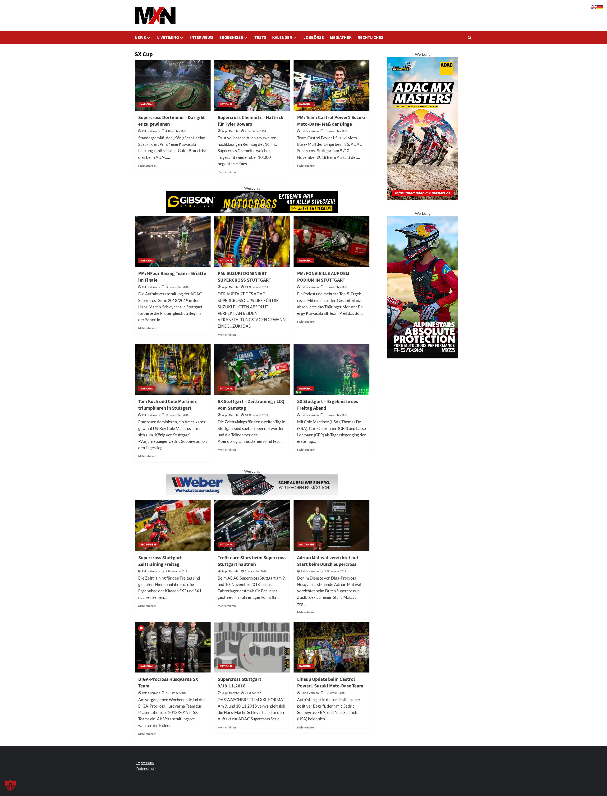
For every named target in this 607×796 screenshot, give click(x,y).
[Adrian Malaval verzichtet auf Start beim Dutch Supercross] (331, 525)
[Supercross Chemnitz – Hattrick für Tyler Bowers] (252, 85)
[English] (594, 6)
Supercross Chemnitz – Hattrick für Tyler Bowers (250, 121)
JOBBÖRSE (314, 38)
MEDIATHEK (341, 38)
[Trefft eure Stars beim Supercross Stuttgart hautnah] (252, 525)
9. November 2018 (176, 571)
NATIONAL (146, 104)
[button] (470, 37)
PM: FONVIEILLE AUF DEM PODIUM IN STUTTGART (323, 277)
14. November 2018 (177, 287)
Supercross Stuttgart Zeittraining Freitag (160, 561)
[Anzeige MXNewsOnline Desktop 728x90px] (252, 484)
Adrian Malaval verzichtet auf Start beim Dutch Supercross (327, 561)
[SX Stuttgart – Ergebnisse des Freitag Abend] (331, 369)
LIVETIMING (168, 38)
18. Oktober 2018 (334, 693)
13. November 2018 (256, 287)
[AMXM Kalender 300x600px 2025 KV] (422, 128)
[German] (600, 6)
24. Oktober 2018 (255, 693)
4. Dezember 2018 (176, 131)
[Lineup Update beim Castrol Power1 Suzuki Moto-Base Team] (331, 647)
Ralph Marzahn (151, 131)
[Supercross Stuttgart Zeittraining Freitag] (173, 525)
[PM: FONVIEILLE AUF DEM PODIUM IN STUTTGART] (331, 241)
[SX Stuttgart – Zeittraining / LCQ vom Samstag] (252, 369)
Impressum (145, 763)
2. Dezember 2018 (255, 131)
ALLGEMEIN (306, 545)
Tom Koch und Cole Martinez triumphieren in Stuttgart (167, 405)
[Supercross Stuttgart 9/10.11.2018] (252, 647)
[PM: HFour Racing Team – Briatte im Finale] (173, 241)
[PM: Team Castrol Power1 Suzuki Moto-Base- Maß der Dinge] (331, 85)
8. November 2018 (256, 571)
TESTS (260, 38)
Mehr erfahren (147, 165)
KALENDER (282, 38)
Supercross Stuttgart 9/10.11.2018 (239, 682)
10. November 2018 (256, 415)
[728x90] (252, 201)
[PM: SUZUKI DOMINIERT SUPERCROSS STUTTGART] (252, 241)
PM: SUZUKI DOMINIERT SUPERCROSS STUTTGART (244, 277)
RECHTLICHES (370, 38)
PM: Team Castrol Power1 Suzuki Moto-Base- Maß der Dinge (331, 121)
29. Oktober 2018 (176, 693)
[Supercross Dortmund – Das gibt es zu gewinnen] (173, 85)
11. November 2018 (177, 415)
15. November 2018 (335, 131)
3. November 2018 (335, 571)
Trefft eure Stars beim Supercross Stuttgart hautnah (252, 561)
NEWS (140, 38)
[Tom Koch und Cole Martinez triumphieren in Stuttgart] (173, 369)
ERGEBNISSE (231, 38)
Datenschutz (146, 768)
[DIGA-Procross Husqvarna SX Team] (173, 647)
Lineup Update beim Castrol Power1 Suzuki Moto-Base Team (330, 682)
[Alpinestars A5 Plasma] (422, 286)
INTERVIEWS (201, 38)
